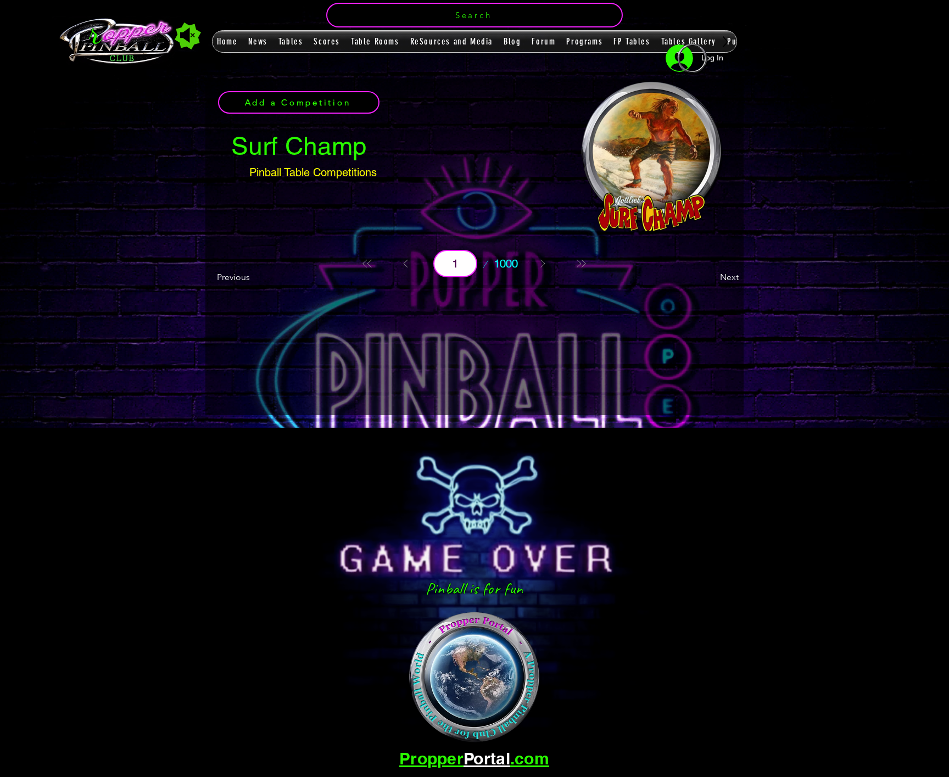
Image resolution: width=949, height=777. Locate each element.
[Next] (542, 263)
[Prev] (406, 263)
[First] (367, 263)
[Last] (581, 263)
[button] (474, 15)
